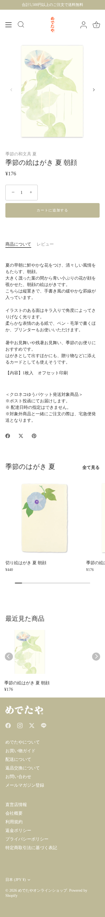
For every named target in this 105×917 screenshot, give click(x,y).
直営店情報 (16, 804)
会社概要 (14, 813)
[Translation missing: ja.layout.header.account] (83, 25)
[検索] (21, 25)
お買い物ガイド (20, 750)
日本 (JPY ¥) (15, 880)
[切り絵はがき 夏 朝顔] (44, 518)
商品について (18, 244)
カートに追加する (52, 210)
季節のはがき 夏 (30, 466)
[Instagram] (20, 725)
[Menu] (9, 25)
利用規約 (14, 822)
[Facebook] (8, 725)
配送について (18, 759)
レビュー (45, 244)
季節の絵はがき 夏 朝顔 (27, 683)
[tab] (21, 244)
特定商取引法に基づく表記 (31, 847)
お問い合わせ (18, 776)
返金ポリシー (18, 830)
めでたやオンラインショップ (42, 890)
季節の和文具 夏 (21, 154)
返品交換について (22, 768)
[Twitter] (31, 725)
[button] (11, 90)
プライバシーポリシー (26, 839)
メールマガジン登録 (24, 785)
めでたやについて (22, 742)
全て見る (91, 467)
